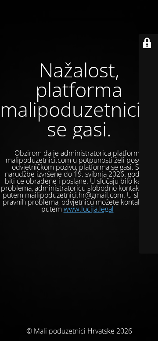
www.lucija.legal (89, 209)
